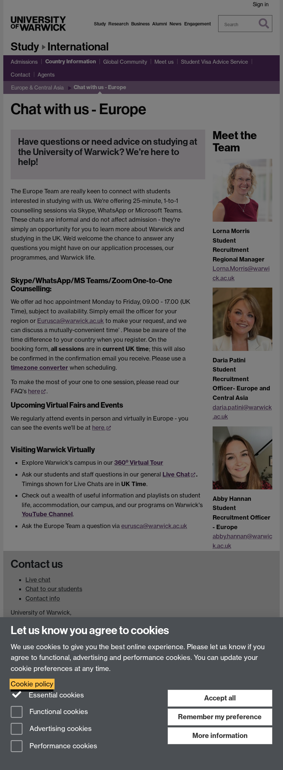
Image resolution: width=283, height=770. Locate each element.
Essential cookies (55, 695)
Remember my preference (220, 717)
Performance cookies (62, 746)
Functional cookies (58, 711)
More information (220, 735)
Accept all (220, 698)
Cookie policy (32, 684)
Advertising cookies (60, 729)
